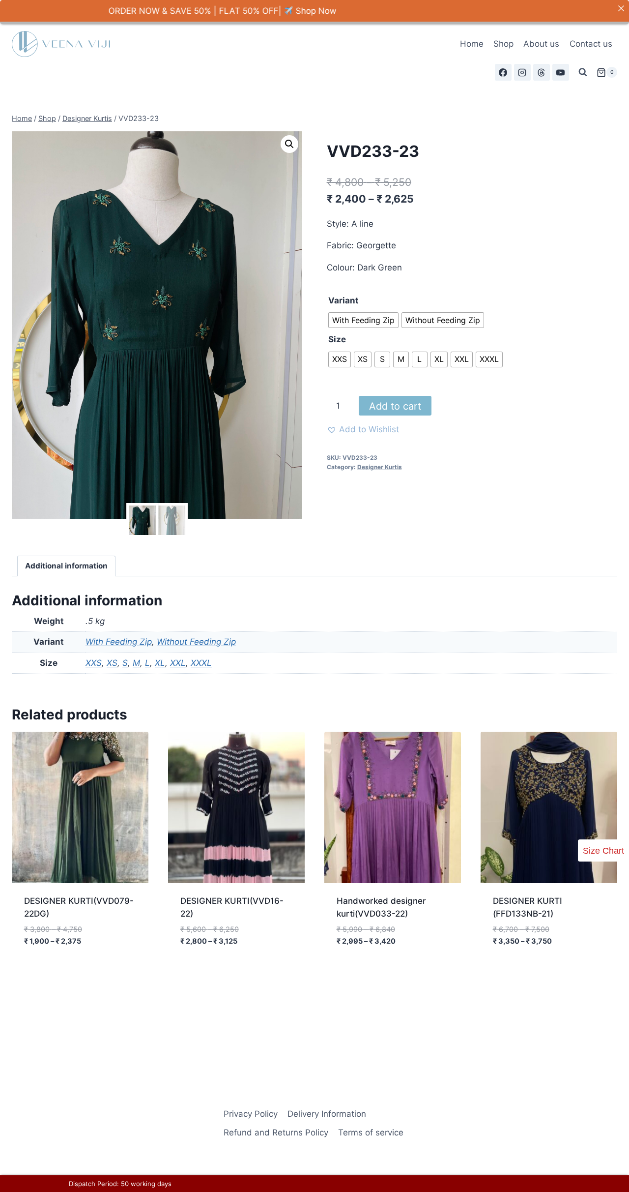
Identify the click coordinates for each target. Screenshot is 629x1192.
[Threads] (541, 72)
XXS (94, 663)
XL (160, 663)
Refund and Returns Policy (276, 1132)
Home (472, 44)
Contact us (591, 44)
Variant (343, 300)
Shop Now (264, 11)
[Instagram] (522, 72)
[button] (289, 144)
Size (337, 339)
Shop (503, 44)
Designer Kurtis (379, 467)
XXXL (201, 663)
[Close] (621, 8)
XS (112, 663)
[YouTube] (560, 72)
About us (541, 44)
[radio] (363, 320)
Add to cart (395, 406)
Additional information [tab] (66, 565)
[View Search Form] (583, 72)
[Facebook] (503, 72)
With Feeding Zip (119, 642)
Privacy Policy (251, 1114)
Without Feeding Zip (196, 642)
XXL (178, 663)
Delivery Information (326, 1114)
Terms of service (370, 1132)
